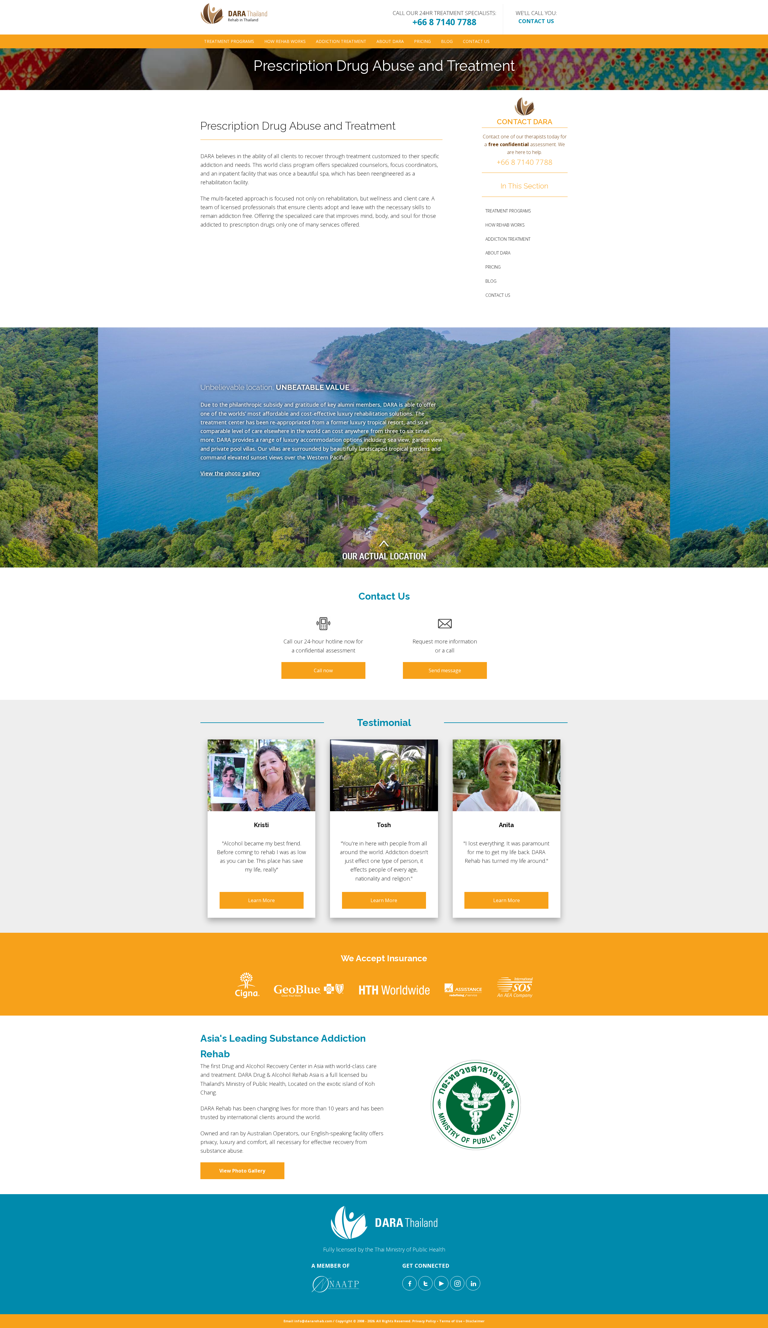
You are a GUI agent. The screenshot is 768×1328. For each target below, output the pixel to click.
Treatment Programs (229, 41)
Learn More (261, 900)
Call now (323, 670)
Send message (445, 670)
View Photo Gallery (242, 1170)
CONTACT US (536, 21)
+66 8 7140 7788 (444, 22)
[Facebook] (409, 1283)
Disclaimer (475, 1321)
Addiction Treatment (341, 41)
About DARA (390, 41)
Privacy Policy (424, 1321)
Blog (447, 41)
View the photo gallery (230, 473)
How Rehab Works (285, 41)
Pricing (422, 41)
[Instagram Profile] (457, 1283)
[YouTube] (441, 1283)
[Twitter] (425, 1283)
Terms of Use (450, 1321)
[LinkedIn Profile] (473, 1283)
